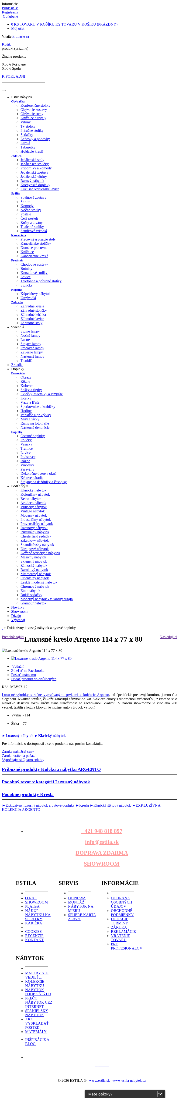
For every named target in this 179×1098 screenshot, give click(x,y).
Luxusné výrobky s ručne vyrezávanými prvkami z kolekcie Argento (55, 695)
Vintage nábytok (33, 511)
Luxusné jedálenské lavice (40, 189)
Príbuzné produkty (51, 769)
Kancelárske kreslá (34, 256)
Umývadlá (28, 298)
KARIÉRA (33, 923)
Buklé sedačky (31, 595)
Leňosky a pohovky (35, 139)
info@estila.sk (102, 842)
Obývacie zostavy (34, 110)
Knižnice (27, 252)
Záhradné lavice (32, 319)
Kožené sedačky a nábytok (40, 553)
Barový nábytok (32, 181)
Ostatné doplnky (33, 436)
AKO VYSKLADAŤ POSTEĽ (37, 1023)
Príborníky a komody (36, 168)
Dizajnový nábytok (35, 549)
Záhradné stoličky (34, 310)
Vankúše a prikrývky (36, 415)
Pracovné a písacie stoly (38, 239)
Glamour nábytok (33, 603)
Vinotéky (27, 465)
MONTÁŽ (76, 902)
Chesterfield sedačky (36, 536)
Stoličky (27, 285)
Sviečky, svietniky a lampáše (42, 394)
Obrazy (26, 377)
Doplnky (16, 432)
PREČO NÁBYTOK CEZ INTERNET (38, 1002)
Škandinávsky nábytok (37, 545)
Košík (6, 44)
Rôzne (25, 381)
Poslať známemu (23, 675)
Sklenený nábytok (34, 561)
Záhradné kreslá (32, 306)
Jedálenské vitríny (34, 176)
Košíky (26, 398)
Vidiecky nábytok (34, 507)
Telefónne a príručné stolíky (41, 281)
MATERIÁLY (36, 1032)
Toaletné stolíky (32, 227)
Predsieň (17, 260)
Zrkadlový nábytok (35, 540)
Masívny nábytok (33, 557)
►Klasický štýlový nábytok (110, 805)
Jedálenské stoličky (35, 164)
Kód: (6, 687)
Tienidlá (26, 361)
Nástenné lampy (32, 356)
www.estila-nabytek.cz (129, 1080)
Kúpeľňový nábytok (36, 294)
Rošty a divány (32, 222)
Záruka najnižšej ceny (18, 751)
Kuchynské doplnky (35, 185)
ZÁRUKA (119, 927)
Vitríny (26, 122)
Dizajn (16, 616)
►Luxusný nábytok (18, 736)
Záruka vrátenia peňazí (18, 756)
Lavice (26, 277)
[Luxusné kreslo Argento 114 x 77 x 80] (41, 658)
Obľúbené (10, 16)
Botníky (26, 268)
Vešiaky (26, 444)
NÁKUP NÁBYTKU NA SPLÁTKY (38, 915)
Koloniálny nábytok (35, 494)
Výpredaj (18, 620)
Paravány (27, 469)
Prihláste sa (20, 36)
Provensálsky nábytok (37, 524)
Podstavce (28, 457)
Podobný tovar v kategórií (46, 781)
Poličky (26, 440)
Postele (26, 214)
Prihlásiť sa (10, 8)
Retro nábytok (31, 499)
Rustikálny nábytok (35, 532)
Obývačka (18, 101)
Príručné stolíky (32, 130)
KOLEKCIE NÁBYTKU (34, 983)
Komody (27, 206)
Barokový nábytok (34, 570)
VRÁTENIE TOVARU (120, 938)
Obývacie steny (32, 114)
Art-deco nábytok (33, 503)
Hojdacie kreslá (32, 151)
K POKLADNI (13, 76)
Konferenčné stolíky (35, 105)
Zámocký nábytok (34, 565)
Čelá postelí (29, 218)
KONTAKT (34, 940)
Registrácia (10, 12)
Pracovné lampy (32, 348)
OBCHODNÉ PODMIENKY (122, 913)
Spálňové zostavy (33, 197)
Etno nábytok (30, 591)
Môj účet (17, 28)
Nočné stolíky (31, 210)
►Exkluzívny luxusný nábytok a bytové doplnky (38, 805)
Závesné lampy (32, 352)
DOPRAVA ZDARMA (102, 853)
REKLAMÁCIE (123, 931)
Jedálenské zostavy (34, 172)
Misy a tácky (30, 419)
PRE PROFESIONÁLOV (126, 946)
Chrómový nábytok (35, 586)
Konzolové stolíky (34, 273)
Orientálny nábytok (35, 578)
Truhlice (27, 448)
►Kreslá (82, 805)
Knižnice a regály (33, 118)
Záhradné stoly (31, 323)
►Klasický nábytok (50, 736)
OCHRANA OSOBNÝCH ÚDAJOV (121, 902)
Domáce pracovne (34, 248)
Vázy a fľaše (30, 402)
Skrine (25, 202)
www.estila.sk (99, 1080)
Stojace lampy (31, 344)
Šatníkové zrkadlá (34, 231)
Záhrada (17, 302)
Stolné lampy (30, 331)
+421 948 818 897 (101, 831)
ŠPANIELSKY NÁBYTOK (36, 1013)
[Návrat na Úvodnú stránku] (2, 628)
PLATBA (32, 906)
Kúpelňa (16, 289)
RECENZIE (34, 936)
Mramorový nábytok (36, 574)
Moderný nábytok (34, 515)
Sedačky (27, 135)
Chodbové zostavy (34, 264)
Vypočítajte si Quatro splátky (23, 760)
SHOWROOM (102, 864)
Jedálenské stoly (32, 160)
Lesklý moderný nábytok (39, 582)
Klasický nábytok (33, 490)
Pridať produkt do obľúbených (33, 679)
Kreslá (25, 143)
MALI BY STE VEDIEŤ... (36, 975)
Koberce (27, 386)
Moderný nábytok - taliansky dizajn (47, 599)
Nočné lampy (30, 335)
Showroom (19, 611)
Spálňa (15, 193)
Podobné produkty (28, 794)
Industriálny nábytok (36, 519)
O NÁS (31, 898)
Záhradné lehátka (33, 315)
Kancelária (18, 235)
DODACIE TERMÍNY (119, 921)
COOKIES (33, 931)
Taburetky (28, 147)
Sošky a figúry (31, 390)
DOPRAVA (77, 898)
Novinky (17, 607)
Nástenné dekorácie (35, 427)
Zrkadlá (17, 365)
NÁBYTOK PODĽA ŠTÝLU (38, 992)
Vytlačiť (18, 666)
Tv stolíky (28, 126)
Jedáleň (16, 156)
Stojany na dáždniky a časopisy (44, 482)
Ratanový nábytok (34, 528)
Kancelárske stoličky (36, 243)
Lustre (25, 340)
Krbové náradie (32, 478)
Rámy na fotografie (35, 423)
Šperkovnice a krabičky (38, 407)
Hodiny (26, 411)
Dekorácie (18, 373)
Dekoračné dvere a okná (38, 473)
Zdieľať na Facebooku (28, 671)
